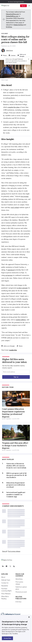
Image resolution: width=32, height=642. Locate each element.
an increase (9, 275)
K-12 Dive (9, 27)
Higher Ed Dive (18, 25)
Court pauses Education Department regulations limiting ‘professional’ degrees (13, 413)
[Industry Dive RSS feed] (14, 566)
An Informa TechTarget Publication (16, 1)
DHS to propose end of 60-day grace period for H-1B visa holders (16, 475)
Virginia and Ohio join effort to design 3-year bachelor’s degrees (15, 445)
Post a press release (14, 551)
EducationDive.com (12, 14)
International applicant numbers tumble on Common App (15, 494)
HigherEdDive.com (12, 16)
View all (4, 551)
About (3, 577)
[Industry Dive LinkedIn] (3, 566)
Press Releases (6, 593)
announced (11, 270)
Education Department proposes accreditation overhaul (15, 485)
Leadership (13, 350)
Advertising (19, 579)
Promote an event (21, 592)
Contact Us (4, 583)
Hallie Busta (9, 50)
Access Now (7, 638)
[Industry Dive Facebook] (6, 566)
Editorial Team (5, 580)
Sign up (23, 5)
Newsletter (4, 586)
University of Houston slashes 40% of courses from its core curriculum (16, 466)
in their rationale (22, 288)
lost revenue (25, 196)
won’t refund (15, 207)
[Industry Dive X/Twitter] (10, 566)
